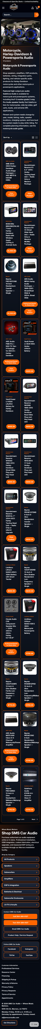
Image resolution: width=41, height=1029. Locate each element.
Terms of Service (8, 994)
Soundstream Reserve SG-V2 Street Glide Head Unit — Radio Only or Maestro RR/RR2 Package (29, 234)
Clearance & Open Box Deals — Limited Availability (20, 1)
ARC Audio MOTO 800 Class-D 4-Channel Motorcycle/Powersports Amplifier (11, 739)
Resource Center (8, 972)
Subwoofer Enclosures (13, 898)
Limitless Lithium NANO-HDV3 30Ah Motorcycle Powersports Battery (29, 626)
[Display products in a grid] (33, 137)
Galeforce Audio (10, 94)
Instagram (29, 949)
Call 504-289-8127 (20, 916)
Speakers (8, 866)
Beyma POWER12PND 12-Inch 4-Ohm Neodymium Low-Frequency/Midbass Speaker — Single (29, 690)
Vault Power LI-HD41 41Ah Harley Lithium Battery (29, 346)
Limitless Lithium (10, 565)
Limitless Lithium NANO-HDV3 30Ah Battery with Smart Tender (11, 573)
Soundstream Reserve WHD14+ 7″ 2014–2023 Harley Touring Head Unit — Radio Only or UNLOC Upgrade (11, 521)
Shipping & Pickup (9, 979)
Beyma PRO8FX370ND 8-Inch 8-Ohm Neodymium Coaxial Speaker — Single (29, 518)
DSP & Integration (11, 885)
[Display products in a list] (37, 137)
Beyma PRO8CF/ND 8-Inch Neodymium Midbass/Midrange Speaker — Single (29, 740)
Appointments (7, 998)
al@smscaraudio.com (10, 1017)
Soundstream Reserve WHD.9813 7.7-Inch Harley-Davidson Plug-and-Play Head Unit (29, 465)
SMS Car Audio (10, 161)
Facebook (12, 949)
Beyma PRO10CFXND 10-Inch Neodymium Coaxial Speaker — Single (11, 286)
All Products (9, 859)
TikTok (12, 955)
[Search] (37, 14)
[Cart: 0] (37, 8)
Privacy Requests (9, 991)
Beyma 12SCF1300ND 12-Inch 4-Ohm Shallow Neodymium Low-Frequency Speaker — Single (29, 577)
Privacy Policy (7, 987)
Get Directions (9, 1023)
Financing (6, 976)
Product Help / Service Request (20, 935)
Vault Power (27, 339)
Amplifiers (8, 879)
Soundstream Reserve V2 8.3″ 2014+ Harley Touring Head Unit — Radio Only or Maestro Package (29, 174)
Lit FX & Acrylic (10, 905)
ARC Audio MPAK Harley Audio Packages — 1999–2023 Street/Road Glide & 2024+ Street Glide (29, 288)
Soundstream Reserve (28, 162)
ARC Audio (27, 276)
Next (33, 819)
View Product (11, 194)
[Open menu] (3, 8)
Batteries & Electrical (13, 892)
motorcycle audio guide (13, 128)
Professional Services (10, 968)
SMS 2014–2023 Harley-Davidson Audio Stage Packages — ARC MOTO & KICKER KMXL (11, 172)
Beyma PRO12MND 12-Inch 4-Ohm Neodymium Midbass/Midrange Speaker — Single (11, 797)
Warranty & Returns (9, 983)
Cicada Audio (9, 616)
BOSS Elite (9, 221)
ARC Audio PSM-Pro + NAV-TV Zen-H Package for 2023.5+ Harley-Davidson (11, 348)
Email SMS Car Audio (20, 929)
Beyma (8, 276)
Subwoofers (9, 872)
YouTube (29, 955)
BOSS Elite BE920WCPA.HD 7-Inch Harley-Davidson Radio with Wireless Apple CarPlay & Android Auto (11, 234)
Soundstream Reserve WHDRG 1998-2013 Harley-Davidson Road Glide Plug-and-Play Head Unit (29, 411)
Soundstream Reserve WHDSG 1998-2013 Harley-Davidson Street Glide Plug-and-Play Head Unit (11, 466)
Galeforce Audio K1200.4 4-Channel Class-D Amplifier (28, 794)
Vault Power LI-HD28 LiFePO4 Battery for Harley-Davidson (10, 405)
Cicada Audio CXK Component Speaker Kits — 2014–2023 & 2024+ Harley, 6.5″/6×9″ (11, 628)
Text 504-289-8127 (20, 923)
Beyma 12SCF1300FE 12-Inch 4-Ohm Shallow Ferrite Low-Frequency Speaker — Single (11, 689)
